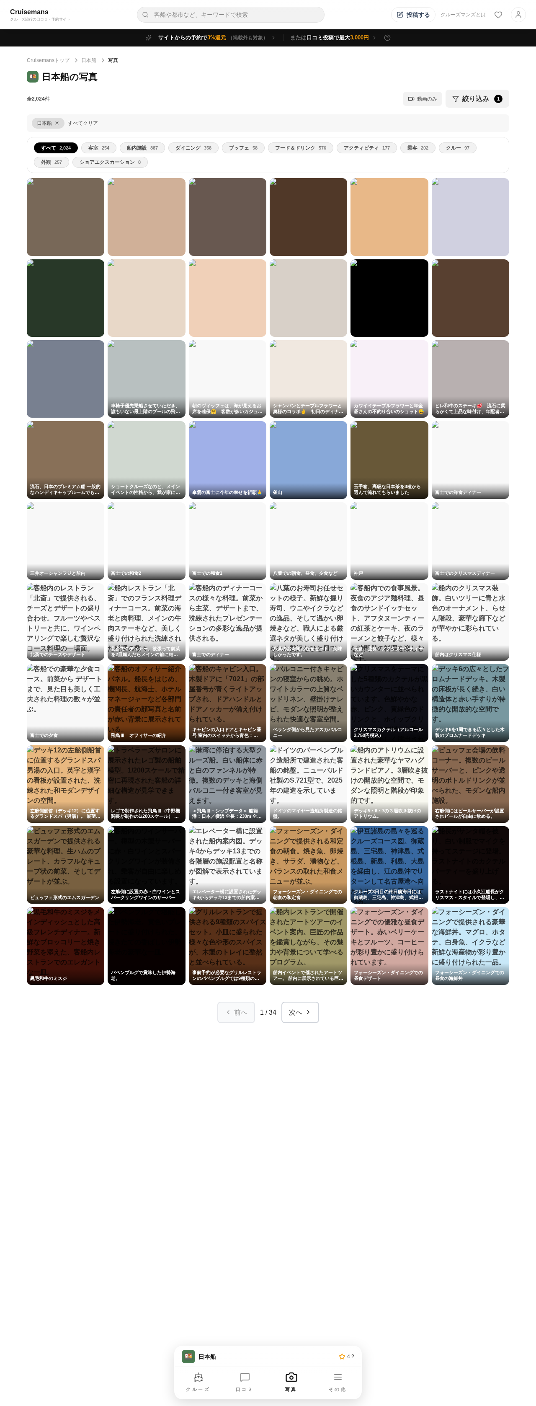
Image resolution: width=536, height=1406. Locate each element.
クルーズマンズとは (463, 15)
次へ (295, 1012)
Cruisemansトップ (48, 60)
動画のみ (427, 99)
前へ (240, 1012)
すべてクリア (83, 123)
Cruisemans (29, 12)
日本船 (88, 60)
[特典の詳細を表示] (387, 37)
